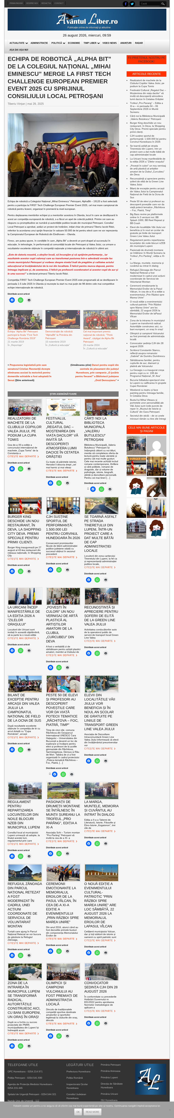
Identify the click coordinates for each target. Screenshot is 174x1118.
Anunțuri (126, 43)
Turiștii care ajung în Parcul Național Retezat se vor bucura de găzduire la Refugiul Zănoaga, (24, 935)
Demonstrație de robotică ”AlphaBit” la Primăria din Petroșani (59, 335)
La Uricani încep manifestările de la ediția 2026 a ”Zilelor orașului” (147, 160)
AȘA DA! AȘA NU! (19, 50)
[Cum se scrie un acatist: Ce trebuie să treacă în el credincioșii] (136, 508)
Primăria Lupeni (109, 1077)
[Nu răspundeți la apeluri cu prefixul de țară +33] (156, 487)
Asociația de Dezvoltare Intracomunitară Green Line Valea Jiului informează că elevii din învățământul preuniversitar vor (101, 739)
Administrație (39, 43)
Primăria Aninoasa (110, 1071)
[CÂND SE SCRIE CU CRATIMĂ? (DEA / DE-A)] (136, 487)
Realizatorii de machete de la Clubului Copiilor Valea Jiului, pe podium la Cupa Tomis (147, 83)
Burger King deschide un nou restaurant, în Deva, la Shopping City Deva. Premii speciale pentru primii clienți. (148, 127)
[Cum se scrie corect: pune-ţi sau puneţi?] (156, 529)
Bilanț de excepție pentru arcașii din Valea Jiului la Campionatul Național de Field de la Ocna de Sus (147, 193)
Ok (78, 1112)
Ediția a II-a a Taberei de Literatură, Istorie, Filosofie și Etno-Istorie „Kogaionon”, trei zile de (99, 823)
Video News (109, 43)
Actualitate (17, 43)
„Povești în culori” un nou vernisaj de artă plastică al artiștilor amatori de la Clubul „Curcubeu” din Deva (148, 170)
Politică (56, 43)
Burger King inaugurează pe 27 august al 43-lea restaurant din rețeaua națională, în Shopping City (24, 551)
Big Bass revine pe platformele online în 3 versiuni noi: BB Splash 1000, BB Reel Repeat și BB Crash (147, 219)
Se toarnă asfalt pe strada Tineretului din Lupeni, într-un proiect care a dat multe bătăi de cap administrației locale (147, 150)
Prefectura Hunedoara (78, 1071)
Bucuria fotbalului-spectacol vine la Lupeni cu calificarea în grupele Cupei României (148, 383)
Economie (74, 43)
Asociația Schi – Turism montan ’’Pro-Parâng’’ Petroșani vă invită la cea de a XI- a (63, 835)
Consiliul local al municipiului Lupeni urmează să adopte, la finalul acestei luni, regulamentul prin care (24, 836)
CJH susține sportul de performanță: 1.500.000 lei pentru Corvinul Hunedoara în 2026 (148, 138)
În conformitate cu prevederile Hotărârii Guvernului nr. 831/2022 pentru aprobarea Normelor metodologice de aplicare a (100, 1002)
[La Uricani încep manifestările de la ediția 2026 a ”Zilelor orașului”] (156, 508)
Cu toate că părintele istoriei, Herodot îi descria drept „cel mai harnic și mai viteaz (61, 464)
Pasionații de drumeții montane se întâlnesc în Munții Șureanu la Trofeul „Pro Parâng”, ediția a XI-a (147, 254)
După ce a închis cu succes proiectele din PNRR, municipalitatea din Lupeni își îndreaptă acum (23, 1026)
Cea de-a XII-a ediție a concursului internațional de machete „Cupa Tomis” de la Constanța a (23, 448)
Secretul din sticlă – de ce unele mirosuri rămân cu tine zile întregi (148, 417)
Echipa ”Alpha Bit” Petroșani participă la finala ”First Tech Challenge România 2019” (23, 335)
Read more (92, 1112)
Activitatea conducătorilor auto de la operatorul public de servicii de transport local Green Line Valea (101, 633)
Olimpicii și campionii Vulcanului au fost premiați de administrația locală (147, 336)
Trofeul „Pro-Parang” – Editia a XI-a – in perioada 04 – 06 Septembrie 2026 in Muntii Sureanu (146, 107)
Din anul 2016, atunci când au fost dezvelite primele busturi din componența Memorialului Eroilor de (62, 931)
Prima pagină (16, 3)
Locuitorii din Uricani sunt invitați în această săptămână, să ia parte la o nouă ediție (24, 632)
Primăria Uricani (109, 1094)
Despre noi (32, 3)
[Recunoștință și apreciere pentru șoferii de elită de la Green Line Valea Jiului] (136, 446)
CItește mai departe (22, 456)
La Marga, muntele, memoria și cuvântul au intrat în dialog (147, 264)
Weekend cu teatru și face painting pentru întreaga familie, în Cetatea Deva (147, 393)
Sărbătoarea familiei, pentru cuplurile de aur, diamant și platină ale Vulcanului (145, 363)
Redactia (46, 3)
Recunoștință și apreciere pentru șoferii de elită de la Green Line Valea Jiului (147, 181)
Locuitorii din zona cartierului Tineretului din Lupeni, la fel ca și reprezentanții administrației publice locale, (100, 560)
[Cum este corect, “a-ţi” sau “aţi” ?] (156, 446)
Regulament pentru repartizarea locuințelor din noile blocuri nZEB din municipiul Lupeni (147, 243)
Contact (59, 3)
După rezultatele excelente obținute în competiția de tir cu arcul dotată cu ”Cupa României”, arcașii (24, 729)
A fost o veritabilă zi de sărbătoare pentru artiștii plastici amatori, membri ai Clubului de (63, 649)
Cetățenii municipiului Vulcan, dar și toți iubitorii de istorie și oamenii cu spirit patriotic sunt (100, 934)
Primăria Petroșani (111, 1064)
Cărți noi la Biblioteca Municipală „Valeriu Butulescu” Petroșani (147, 117)
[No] (169, 1110)
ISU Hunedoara (109, 1100)
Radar (139, 43)
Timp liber (90, 43)
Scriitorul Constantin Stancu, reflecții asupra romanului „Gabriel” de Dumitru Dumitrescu (147, 353)
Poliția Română (74, 1077)
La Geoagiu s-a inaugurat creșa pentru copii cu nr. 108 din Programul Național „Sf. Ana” (147, 373)
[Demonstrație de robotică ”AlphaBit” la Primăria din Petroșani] (62, 320)
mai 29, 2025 (35, 103)
